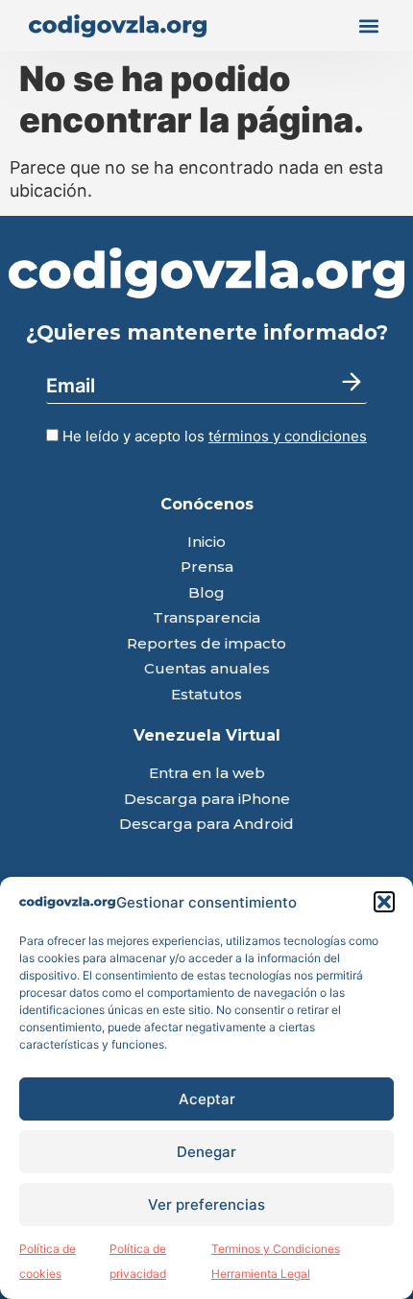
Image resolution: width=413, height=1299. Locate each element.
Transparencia (206, 618)
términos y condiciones (287, 436)
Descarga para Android (206, 824)
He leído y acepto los (213, 436)
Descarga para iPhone (207, 799)
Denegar (206, 1152)
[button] (384, 901)
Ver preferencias (206, 1204)
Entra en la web (207, 774)
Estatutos (206, 695)
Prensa (207, 567)
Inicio (206, 542)
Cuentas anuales (207, 669)
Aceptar (207, 1099)
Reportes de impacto (206, 644)
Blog (206, 593)
